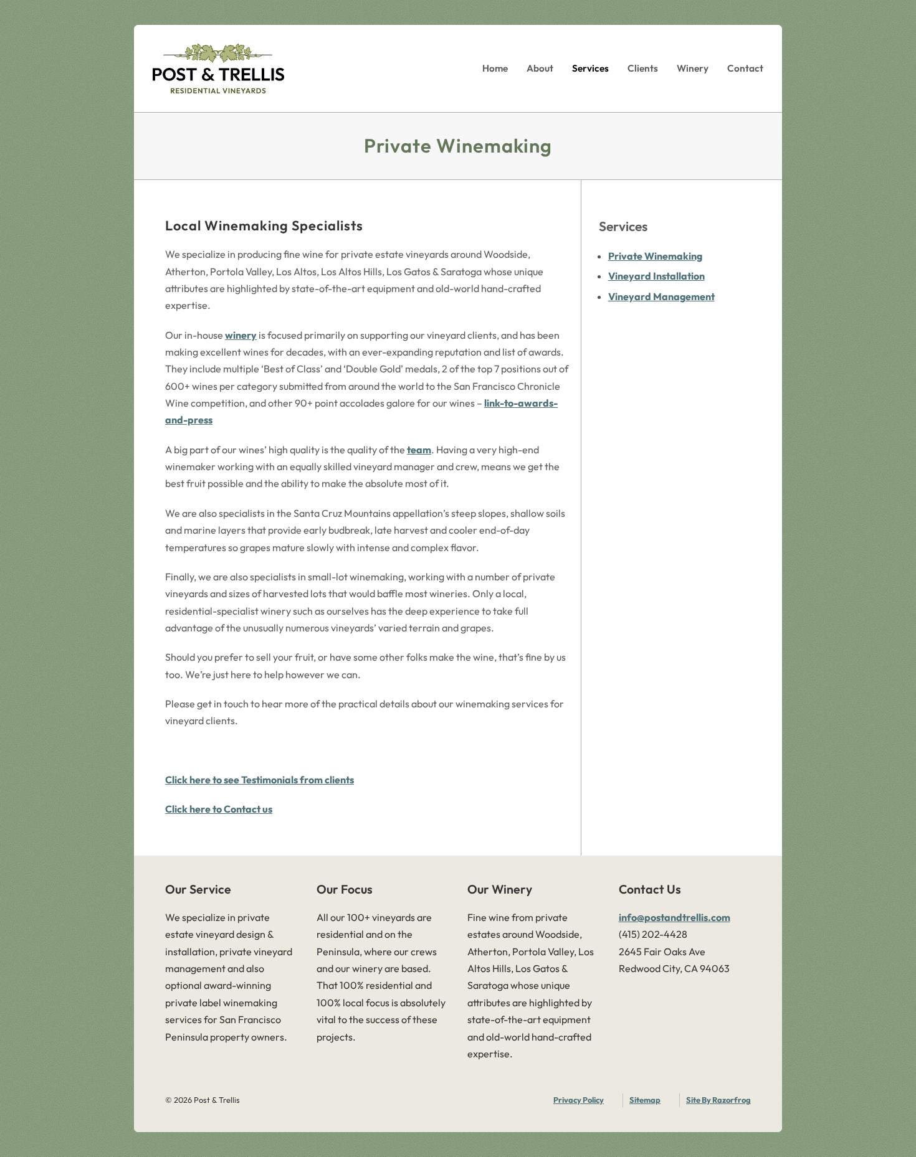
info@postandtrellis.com (674, 917)
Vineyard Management (661, 296)
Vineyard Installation (656, 276)
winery (241, 335)
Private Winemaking (655, 256)
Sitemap (645, 1100)
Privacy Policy (578, 1100)
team (419, 449)
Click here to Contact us (218, 809)
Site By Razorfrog (718, 1100)
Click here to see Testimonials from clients (259, 779)
